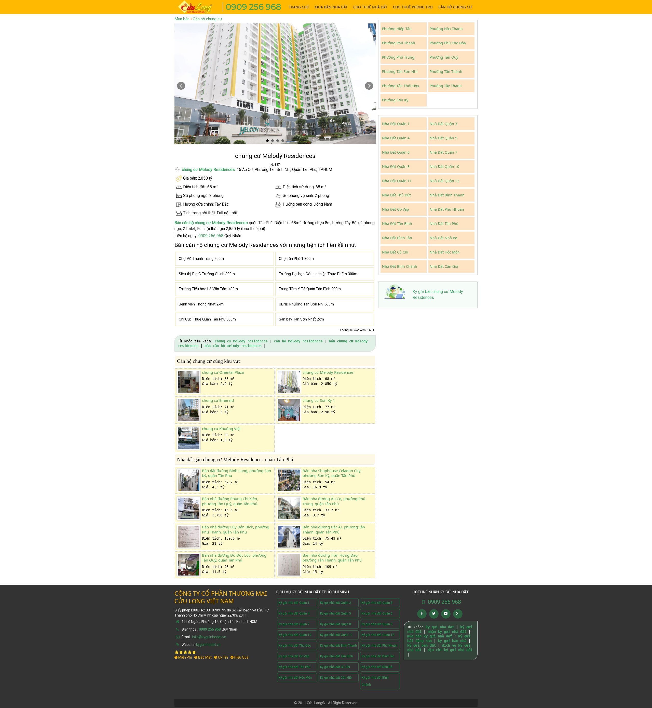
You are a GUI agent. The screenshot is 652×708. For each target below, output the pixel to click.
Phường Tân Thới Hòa (400, 85)
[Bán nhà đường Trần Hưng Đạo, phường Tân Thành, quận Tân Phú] (289, 565)
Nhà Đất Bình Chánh (399, 266)
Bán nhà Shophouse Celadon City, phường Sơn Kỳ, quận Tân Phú (332, 473)
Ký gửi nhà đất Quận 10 (295, 635)
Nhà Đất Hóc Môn (445, 252)
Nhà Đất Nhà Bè (443, 237)
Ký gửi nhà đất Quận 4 (294, 613)
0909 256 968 (253, 7)
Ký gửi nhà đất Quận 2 (335, 603)
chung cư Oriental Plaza (223, 372)
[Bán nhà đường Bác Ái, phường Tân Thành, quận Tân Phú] (289, 536)
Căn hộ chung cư (207, 19)
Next (369, 86)
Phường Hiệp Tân (397, 28)
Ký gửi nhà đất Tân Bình (336, 656)
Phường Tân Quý (444, 57)
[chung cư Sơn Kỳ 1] (289, 410)
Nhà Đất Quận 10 (444, 166)
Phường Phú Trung (398, 57)
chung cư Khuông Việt (221, 428)
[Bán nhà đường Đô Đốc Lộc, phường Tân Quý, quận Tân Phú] (188, 565)
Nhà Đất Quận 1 (396, 123)
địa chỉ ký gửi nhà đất (450, 650)
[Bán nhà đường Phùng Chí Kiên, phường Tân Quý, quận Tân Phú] (188, 508)
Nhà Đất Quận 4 (396, 138)
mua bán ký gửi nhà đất (429, 636)
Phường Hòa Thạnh (446, 28)
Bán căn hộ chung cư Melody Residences (211, 222)
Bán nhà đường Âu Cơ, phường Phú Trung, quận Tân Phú (334, 501)
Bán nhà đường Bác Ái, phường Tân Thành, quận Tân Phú (334, 529)
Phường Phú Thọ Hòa (448, 43)
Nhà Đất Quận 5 (443, 138)
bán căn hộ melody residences (233, 346)
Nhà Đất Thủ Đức (396, 195)
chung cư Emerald (218, 400)
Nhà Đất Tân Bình (397, 223)
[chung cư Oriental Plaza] (188, 382)
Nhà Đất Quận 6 (396, 152)
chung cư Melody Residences (208, 169)
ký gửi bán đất (421, 645)
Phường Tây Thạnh (446, 85)
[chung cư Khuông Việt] (188, 438)
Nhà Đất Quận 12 (444, 180)
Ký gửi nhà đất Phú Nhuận (380, 645)
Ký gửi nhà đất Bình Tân (378, 656)
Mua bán (181, 19)
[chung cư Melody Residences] (289, 382)
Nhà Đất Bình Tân (397, 237)
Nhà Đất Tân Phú (444, 223)
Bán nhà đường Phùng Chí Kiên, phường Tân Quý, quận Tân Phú (230, 501)
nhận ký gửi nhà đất (447, 632)
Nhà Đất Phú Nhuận (447, 209)
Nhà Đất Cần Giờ (444, 266)
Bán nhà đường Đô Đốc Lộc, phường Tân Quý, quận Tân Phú (234, 558)
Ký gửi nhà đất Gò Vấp (294, 656)
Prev (181, 86)
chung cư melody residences (241, 341)
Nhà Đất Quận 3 (443, 123)
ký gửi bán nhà (452, 641)
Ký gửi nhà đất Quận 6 (377, 613)
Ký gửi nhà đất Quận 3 (377, 603)
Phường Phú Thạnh (398, 43)
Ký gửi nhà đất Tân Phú (294, 667)
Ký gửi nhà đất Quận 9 (377, 624)
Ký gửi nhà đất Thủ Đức (295, 645)
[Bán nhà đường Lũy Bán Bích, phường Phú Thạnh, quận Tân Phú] (188, 536)
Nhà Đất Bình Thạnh (447, 195)
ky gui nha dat (440, 627)
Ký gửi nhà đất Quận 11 (336, 635)
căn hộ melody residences (298, 341)
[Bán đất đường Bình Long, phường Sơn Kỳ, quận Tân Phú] (188, 480)
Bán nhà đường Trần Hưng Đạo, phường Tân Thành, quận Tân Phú (332, 558)
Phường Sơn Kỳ (395, 100)
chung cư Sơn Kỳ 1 (319, 400)
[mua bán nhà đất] (198, 6)
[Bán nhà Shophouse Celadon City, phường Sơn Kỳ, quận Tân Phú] (289, 480)
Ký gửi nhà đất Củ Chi (335, 667)
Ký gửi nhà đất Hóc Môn (295, 677)
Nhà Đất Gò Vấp (395, 209)
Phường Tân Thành (446, 71)
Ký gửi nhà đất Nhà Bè (377, 667)
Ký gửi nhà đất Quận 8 (335, 624)
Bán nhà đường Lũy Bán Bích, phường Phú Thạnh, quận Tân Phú (235, 529)
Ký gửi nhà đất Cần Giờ (336, 677)
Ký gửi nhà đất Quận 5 (335, 613)
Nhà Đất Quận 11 (397, 180)
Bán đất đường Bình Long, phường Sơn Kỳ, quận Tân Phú (236, 473)
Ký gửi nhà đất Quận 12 (378, 635)
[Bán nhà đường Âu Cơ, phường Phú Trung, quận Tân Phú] (289, 508)
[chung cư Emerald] (188, 410)
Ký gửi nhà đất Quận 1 (294, 603)
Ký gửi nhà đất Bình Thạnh (338, 645)
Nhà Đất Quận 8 (396, 166)
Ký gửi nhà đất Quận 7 (294, 624)
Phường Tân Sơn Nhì (399, 71)
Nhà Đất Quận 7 (443, 152)
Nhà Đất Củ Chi (395, 252)
